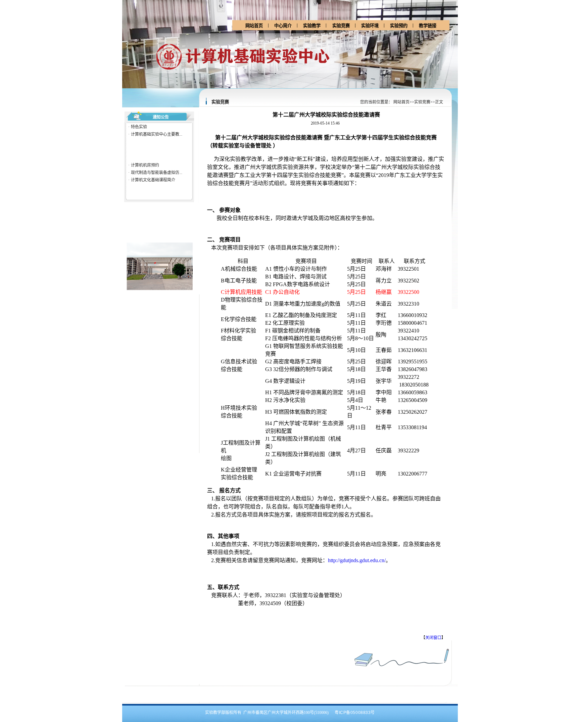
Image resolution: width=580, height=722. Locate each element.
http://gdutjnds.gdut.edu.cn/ (357, 560)
